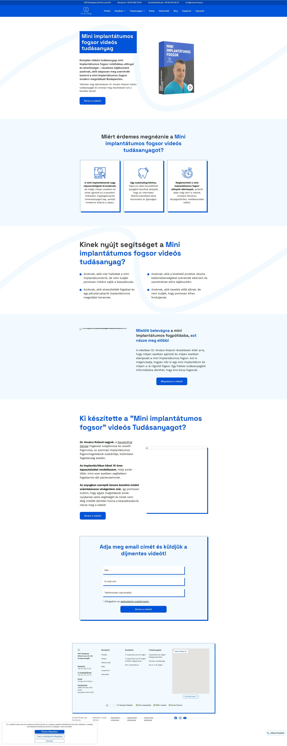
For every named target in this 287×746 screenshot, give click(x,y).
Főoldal (107, 11)
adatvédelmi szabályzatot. (135, 601)
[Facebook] (175, 718)
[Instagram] (180, 718)
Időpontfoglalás (277, 733)
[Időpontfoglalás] (268, 733)
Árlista (151, 11)
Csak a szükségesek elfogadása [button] (49, 736)
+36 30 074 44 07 (84, 675)
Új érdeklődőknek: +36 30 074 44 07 (163, 2)
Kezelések (119, 11)
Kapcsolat (200, 11)
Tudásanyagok (136, 11)
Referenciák (164, 11)
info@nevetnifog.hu (194, 2)
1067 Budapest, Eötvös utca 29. (97, 2)
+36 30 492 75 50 (84, 669)
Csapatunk (186, 11)
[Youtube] (185, 718)
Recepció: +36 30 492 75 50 (129, 2)
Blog (176, 11)
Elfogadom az (127, 601)
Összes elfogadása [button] (49, 732)
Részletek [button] (49, 741)
